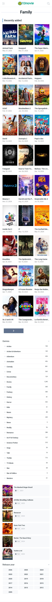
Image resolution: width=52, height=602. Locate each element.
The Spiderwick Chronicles (29, 259)
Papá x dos (39, 139)
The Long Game (41, 259)
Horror (9, 402)
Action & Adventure (14, 351)
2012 (41, 588)
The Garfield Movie (42, 229)
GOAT (5, 108)
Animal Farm (8, 48)
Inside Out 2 (7, 229)
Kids (8, 407)
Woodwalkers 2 (25, 108)
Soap (8, 448)
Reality (9, 428)
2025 (26, 570)
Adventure (10, 356)
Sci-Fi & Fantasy (12, 438)
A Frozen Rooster (25, 289)
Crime (9, 372)
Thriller (9, 458)
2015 (41, 583)
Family (9, 387)
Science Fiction (12, 443)
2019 (26, 579)
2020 (10, 579)
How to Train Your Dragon (29, 169)
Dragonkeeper (8, 289)
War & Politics (12, 473)
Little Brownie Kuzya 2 (11, 78)
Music (9, 412)
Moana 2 (6, 199)
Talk (8, 453)
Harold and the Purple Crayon (30, 199)
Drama (9, 382)
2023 (10, 574)
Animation (10, 362)
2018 (41, 579)
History (9, 397)
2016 (26, 583)
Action (9, 346)
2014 (10, 588)
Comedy (9, 367)
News (9, 422)
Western (10, 478)
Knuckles (6, 259)
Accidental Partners (26, 78)
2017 (10, 583)
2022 (26, 574)
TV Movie (10, 463)
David (5, 139)
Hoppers (38, 78)
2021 (41, 574)
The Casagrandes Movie (28, 320)
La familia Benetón (42, 320)
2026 (10, 570)
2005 (10, 592)
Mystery (9, 417)
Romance (10, 433)
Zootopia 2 (23, 139)
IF (19, 229)
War (8, 468)
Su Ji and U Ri (8, 320)
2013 (26, 588)
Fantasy (9, 392)
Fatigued (6, 169)
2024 (41, 570)
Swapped (22, 48)
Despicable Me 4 (41, 199)
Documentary (11, 377)
